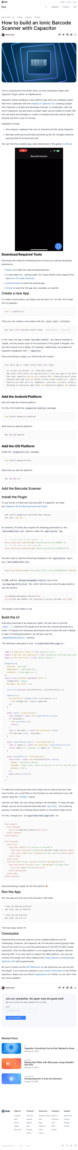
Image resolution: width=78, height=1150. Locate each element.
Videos (41, 1133)
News (41, 1129)
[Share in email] (71, 35)
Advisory (67, 1122)
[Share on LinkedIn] (67, 35)
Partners (67, 1119)
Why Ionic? (17, 1129)
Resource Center (44, 1116)
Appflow (29, 1119)
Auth (28, 1126)
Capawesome (41, 974)
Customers (55, 1119)
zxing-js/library (51, 958)
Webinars (42, 1126)
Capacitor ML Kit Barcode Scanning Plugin (26, 506)
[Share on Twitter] (63, 35)
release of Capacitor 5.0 (42, 103)
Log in (74, 2)
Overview (17, 1116)
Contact (69, 2)
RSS (75, 7)
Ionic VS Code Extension (22, 278)
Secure (16, 1122)
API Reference (34, 967)
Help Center (68, 1116)
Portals (29, 1133)
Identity (29, 1122)
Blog (4, 7)
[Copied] (75, 35)
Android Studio (13, 283)
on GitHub (67, 144)
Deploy (16, 1126)
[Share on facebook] (59, 35)
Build (15, 1119)
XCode (9, 288)
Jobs (53, 1122)
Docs (40, 1119)
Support (62, 2)
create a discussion (53, 970)
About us (54, 1116)
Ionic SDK (30, 1116)
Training (66, 1126)
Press (53, 1126)
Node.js (9, 270)
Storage (29, 1129)
